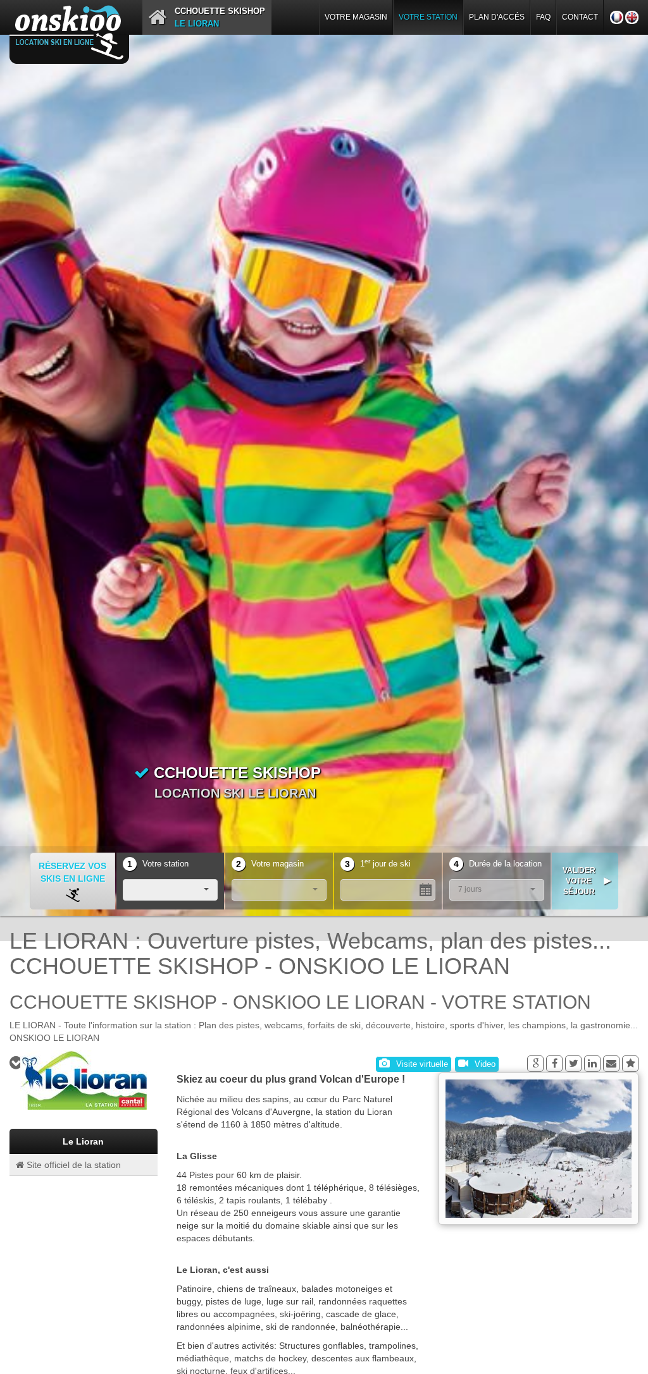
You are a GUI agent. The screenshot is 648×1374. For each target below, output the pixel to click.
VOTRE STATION (428, 17)
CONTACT (580, 17)
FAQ (543, 17)
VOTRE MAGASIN (356, 17)
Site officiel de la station (72, 1165)
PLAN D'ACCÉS (497, 17)
